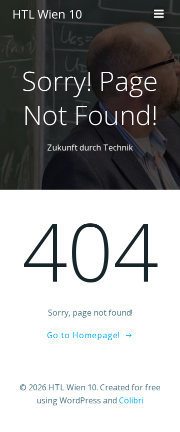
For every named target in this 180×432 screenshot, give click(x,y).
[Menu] (159, 14)
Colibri (131, 400)
